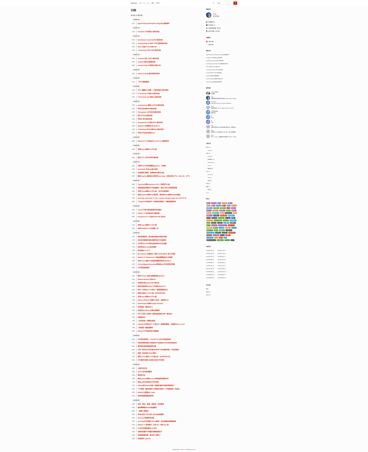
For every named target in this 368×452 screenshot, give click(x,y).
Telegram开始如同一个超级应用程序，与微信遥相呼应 (157, 201)
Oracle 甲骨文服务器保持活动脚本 (150, 210)
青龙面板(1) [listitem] (209, 227)
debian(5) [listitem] (214, 203)
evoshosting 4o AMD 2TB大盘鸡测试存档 (152, 43)
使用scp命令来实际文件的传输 (148, 382)
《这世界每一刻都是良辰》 (147, 321)
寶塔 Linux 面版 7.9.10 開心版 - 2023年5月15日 (154, 356)
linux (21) (210, 156)
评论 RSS (208, 295)
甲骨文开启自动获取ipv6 (146, 133)
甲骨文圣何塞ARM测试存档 (147, 109)
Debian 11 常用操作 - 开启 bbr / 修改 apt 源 (153, 425)
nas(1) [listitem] (232, 240)
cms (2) (209, 177)
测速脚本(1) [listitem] (222, 208)
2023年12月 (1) (210, 265)
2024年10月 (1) (210, 256)
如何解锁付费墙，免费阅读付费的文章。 (151, 173)
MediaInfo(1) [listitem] (220, 240)
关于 (144, 3)
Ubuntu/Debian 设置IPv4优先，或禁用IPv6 (153, 300)
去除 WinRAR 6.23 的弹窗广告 (148, 228)
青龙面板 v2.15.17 (144, 250)
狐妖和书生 (141, 375)
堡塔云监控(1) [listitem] (231, 215)
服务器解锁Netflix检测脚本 (147, 407)
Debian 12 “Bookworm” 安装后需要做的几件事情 (155, 257)
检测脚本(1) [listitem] (209, 208)
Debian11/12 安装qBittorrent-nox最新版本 (153, 141)
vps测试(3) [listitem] (226, 222)
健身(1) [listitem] (221, 213)
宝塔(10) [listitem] (230, 203)
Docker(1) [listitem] (220, 222)
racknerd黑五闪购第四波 (146, 62)
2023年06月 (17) (210, 274)
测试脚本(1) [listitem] (232, 222)
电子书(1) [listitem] (209, 213)
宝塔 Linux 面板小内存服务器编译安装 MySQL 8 (154, 261)
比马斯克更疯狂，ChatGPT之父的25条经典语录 (154, 339)
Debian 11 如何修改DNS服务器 (148, 213)
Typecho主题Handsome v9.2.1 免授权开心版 (154, 184)
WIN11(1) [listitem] (209, 210)
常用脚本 (157, 3)
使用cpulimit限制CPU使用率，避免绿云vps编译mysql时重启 (159, 195)
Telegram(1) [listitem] (229, 230)
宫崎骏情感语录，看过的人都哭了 (149, 435)
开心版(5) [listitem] (218, 205)
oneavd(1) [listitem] (224, 232)
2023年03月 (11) (222, 278)
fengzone (213, 101)
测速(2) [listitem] (228, 205)
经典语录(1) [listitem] (222, 210)
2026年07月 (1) (210, 250)
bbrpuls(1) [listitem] (214, 217)
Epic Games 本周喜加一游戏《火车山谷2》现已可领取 (156, 254)
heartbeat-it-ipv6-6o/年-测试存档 (150, 40)
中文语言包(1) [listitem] (233, 220)
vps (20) (210, 150)
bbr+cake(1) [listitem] (221, 217)
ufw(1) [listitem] (208, 222)
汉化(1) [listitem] (208, 205)
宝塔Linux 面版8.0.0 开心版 (147, 296)
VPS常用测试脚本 (144, 268)
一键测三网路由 (143, 411)
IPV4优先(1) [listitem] (216, 215)
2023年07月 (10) (222, 272)
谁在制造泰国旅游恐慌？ (146, 396)
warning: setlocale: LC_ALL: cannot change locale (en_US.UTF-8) (162, 198)
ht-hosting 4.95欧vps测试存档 (149, 93)
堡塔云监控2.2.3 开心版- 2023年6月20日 (151, 293)
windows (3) (211, 162)
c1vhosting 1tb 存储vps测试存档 (149, 97)
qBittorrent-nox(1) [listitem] (211, 240)
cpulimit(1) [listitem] (218, 232)
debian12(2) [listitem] (210, 220)
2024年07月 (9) (221, 259)
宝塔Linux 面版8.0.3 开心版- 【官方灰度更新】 (154, 191)
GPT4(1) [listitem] (222, 235)
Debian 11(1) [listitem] (210, 230)
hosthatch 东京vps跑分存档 (148, 169)
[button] (214, 3)
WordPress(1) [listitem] (228, 213)
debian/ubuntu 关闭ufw (147, 279)
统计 (148, 3)
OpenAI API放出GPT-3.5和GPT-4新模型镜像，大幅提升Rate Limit (161, 324)
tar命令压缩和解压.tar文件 (147, 428)
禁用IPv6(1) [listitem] (209, 215)
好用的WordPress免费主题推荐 (149, 310)
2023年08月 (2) (210, 272)
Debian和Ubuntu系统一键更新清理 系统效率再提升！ (156, 385)
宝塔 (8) (210, 180)
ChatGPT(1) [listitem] (215, 210)
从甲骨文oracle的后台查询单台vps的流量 (152, 243)
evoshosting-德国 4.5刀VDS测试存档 (151, 105)
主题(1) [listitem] (234, 213)
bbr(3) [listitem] (219, 203)
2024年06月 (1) (210, 262)
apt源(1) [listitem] (228, 210)
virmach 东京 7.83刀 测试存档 (148, 58)
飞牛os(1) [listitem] (227, 240)
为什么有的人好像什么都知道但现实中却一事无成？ (155, 314)
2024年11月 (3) (221, 253)
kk (211, 116)
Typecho (182, 449)
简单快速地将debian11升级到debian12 (152, 286)
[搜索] (235, 3)
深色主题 (210, 44)
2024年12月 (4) (210, 253)
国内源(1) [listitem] (234, 210)
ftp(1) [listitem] (225, 237)
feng (214, 14)
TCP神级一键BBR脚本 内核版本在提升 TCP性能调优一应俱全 (159, 389)
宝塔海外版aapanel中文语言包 (148, 283)
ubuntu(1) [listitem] (213, 222)
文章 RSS (208, 292)
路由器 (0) (210, 168)
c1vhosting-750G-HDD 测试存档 (149, 50)
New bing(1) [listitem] (216, 235)
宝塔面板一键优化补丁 (145, 307)
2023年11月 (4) (221, 265)
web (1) (208, 171)
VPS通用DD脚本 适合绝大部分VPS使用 (151, 360)
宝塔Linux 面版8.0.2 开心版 (147, 225)
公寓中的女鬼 (142, 368)
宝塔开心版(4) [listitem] (223, 215)
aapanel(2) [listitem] (225, 220)
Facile (194, 449)
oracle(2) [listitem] (221, 227)
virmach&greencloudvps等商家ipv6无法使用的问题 (156, 264)
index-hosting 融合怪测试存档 (149, 74)
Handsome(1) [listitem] (232, 232)
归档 (152, 3)
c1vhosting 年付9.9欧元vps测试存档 (150, 129)
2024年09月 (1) (221, 256)
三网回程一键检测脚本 (145, 328)
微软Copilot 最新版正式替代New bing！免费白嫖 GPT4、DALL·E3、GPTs (164, 176)
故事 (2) (210, 189)
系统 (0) (208, 153)
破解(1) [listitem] (213, 205)
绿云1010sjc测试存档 (145, 115)
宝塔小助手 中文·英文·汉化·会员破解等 (151, 414)
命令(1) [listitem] (208, 203)
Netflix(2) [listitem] (234, 205)
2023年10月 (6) (210, 268)
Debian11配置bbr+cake (146, 392)
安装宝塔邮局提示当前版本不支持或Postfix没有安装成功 (157, 343)
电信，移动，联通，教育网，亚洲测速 (151, 404)
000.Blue (134, 3)
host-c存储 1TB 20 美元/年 (147, 47)
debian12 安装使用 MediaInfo (149, 126)
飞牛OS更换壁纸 (143, 82)
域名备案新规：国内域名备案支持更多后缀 (152, 237)
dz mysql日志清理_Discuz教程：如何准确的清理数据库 (157, 421)
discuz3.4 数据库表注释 (146, 418)
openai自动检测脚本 (145, 372)
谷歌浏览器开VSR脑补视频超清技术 (150, 432)
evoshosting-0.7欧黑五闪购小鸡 (149, 65)
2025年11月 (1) (221, 250)
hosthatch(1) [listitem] (210, 237)
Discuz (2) (210, 174)
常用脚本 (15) (211, 159)
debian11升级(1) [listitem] (218, 220)
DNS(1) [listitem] (216, 230)
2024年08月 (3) (210, 259)
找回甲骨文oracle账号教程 (147, 247)
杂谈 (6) (208, 183)
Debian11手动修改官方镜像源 (148, 331)
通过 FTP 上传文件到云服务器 (148, 157)
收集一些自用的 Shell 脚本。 (148, 353)
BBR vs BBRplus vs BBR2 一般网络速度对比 (153, 290)
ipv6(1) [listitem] (208, 225)
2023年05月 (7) (221, 274)
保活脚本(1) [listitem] (221, 230)
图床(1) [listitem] (220, 237)
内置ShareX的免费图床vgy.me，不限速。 (152, 166)
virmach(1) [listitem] (214, 225)
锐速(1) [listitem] (233, 217)
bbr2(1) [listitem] (208, 217)
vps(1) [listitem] (216, 237)
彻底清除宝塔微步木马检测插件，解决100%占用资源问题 (157, 188)
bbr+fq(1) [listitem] (227, 217)
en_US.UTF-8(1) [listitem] (210, 232)
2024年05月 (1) (221, 262)
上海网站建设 (214, 111)
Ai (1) (207, 192)
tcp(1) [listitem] (228, 208)
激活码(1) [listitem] (233, 208)
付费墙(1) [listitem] (228, 235)
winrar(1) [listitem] (234, 227)
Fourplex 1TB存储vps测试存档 (148, 32)
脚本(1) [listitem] (223, 205)
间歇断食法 (141, 317)
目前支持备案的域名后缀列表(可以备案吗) (152, 240)
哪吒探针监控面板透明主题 (147, 346)
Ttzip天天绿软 (214, 92)
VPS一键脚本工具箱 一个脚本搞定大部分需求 (153, 90)
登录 (207, 289)
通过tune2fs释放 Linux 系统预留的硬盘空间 (153, 378)
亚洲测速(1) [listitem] (216, 208)
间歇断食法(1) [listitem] (216, 213)
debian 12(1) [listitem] (231, 225)
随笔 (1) (208, 186)
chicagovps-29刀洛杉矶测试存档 (149, 112)
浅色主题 (210, 41)
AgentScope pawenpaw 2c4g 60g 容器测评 (153, 23)
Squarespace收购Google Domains (150, 303)
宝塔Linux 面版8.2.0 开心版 (147, 149)
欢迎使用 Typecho (144, 438)
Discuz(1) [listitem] (224, 203)
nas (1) (209, 165)
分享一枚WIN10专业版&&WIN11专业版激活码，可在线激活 (158, 350)
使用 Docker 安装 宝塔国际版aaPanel (151, 276)
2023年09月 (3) (221, 268)
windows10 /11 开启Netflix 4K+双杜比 (152, 217)
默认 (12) (208, 147)
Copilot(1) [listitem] (209, 235)
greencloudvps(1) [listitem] (222, 225)
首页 (140, 3)
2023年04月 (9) (210, 278)
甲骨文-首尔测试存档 (145, 119)
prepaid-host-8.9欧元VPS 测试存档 (150, 122)
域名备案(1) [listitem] (227, 227)
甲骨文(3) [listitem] (216, 227)
